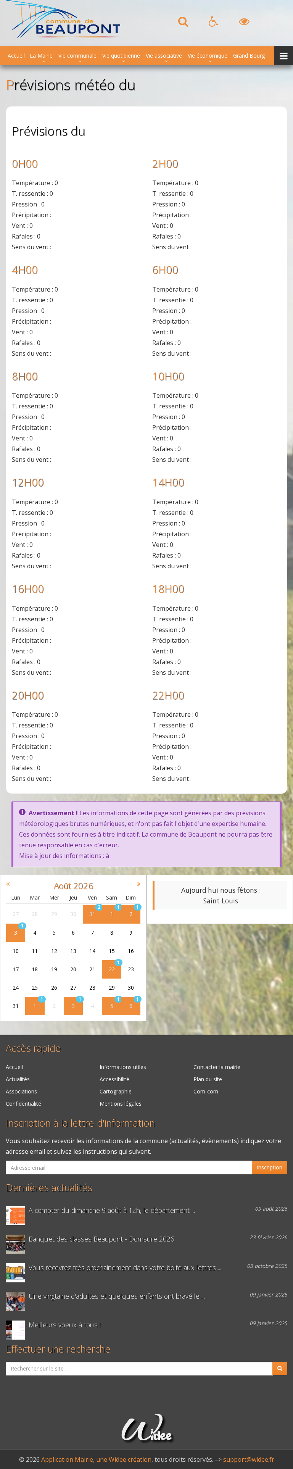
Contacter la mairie (216, 1067)
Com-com (205, 1091)
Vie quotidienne (121, 55)
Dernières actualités (49, 1187)
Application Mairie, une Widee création (96, 1459)
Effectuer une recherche (58, 1349)
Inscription (269, 1167)
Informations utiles (123, 1067)
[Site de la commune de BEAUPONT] (63, 36)
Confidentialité (23, 1103)
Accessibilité (114, 1079)
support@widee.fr (248, 1459)
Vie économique (207, 55)
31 (92, 914)
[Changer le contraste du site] (244, 23)
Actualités (18, 1079)
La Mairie (41, 55)
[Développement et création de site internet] (147, 1436)
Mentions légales (121, 1103)
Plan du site (207, 1079)
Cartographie (116, 1091)
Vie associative (164, 55)
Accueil (16, 55)
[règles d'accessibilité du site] (213, 23)
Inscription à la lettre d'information (80, 1123)
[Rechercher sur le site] (183, 23)
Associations (21, 1091)
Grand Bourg (249, 55)
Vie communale (77, 55)
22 (112, 969)
